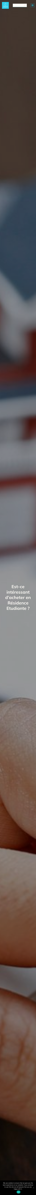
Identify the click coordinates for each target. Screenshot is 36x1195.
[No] (33, 1188)
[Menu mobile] (32, 5)
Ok (18, 1192)
